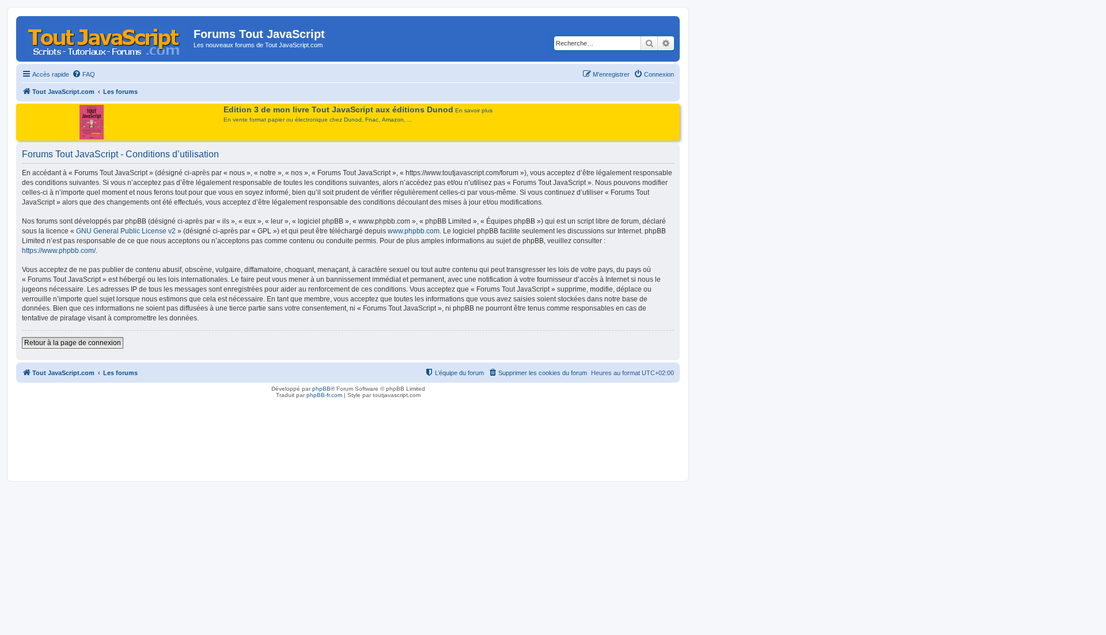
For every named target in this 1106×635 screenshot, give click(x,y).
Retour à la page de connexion (72, 343)
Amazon (393, 119)
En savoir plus (474, 110)
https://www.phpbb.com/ (59, 251)
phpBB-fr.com (324, 395)
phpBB (321, 388)
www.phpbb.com (414, 231)
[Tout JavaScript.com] (106, 37)
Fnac (371, 119)
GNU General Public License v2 (126, 231)
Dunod (353, 119)
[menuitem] (83, 74)
